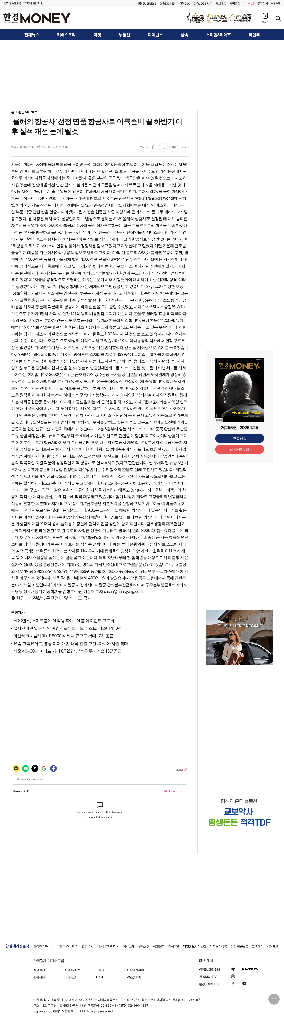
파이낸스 (155, 35)
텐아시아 (39, 977)
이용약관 (174, 946)
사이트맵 (272, 946)
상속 (184, 35)
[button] (265, 17)
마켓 (97, 35)
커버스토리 (66, 35)
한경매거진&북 (12, 3)
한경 (146, 3)
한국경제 (39, 970)
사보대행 (220, 3)
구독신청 (262, 3)
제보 (248, 3)
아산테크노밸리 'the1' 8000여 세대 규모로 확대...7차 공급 (63, 635)
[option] (219, 18)
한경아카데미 (135, 970)
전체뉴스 (31, 35)
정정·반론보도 (239, 946)
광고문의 (159, 946)
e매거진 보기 (239, 449)
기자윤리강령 (218, 946)
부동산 (124, 35)
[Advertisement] (142, 74)
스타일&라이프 (218, 35)
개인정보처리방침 (194, 946)
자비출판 (234, 3)
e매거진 (276, 3)
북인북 (254, 35)
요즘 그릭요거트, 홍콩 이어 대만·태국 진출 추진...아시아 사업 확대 (70, 643)
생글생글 (70, 977)
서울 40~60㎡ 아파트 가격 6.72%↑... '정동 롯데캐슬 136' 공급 (67, 651)
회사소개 (128, 946)
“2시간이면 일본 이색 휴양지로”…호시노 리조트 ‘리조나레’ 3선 (67, 628)
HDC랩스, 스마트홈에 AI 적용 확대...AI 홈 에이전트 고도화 (63, 620)
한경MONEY (27, 112)
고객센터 (257, 946)
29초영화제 (133, 977)
